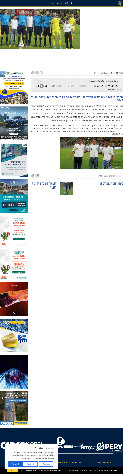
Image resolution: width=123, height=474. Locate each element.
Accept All (15, 464)
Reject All (30, 464)
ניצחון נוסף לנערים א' (111, 184)
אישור (12, 470)
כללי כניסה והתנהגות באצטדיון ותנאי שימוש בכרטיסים (66, 462)
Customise (46, 464)
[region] (31, 456)
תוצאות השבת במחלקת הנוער (44, 186)
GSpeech (111, 89)
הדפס (118, 176)
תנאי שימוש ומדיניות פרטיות (102, 462)
